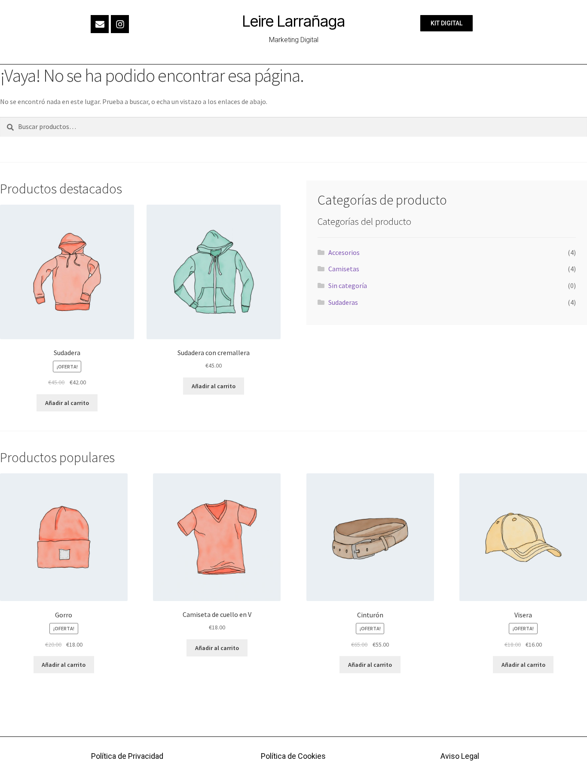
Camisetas (343, 268)
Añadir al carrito (67, 403)
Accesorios (344, 252)
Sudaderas (343, 302)
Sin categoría (347, 285)
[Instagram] (120, 24)
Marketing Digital (293, 40)
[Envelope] (100, 24)
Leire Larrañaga (293, 21)
